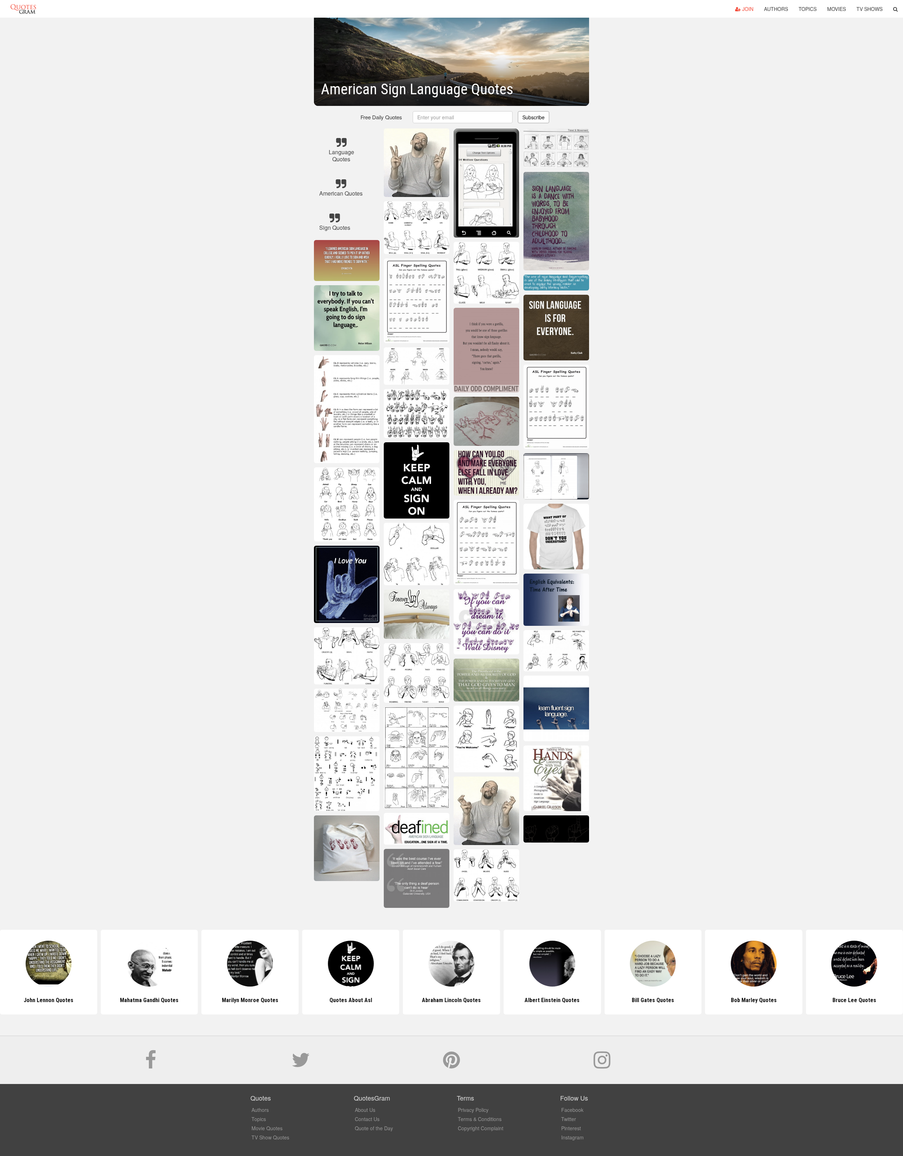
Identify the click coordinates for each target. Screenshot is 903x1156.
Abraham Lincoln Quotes (350, 1000)
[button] (895, 9)
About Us (365, 1109)
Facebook (572, 1109)
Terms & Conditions (480, 1118)
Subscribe (533, 117)
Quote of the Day (374, 1128)
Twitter (568, 1118)
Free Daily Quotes (381, 117)
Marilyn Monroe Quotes (149, 1000)
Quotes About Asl (250, 1000)
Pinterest (571, 1128)
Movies (836, 8)
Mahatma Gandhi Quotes (48, 1000)
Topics (808, 8)
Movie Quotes (267, 1128)
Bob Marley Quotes (653, 1000)
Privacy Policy (473, 1109)
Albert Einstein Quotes (451, 1000)
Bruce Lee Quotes (754, 1000)
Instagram (572, 1137)
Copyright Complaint (480, 1128)
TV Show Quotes (270, 1137)
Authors (776, 8)
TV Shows (869, 8)
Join (747, 8)
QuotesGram (23, 9)
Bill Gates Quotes (552, 1000)
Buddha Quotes (854, 1000)
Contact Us (367, 1118)
